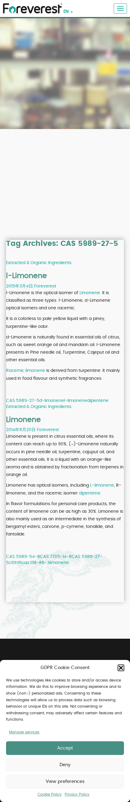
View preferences (65, 781)
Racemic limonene (25, 371)
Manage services (24, 732)
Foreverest (45, 286)
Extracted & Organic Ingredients (38, 263)
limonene (59, 563)
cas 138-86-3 (35, 563)
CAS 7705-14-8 (56, 557)
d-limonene (51, 401)
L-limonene (102, 485)
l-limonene (75, 401)
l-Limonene (26, 276)
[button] (121, 668)
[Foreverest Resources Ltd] (31, 4)
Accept (65, 748)
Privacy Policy (77, 794)
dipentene (98, 401)
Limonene (23, 419)
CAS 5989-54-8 (23, 557)
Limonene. (90, 293)
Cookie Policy (49, 794)
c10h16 (15, 563)
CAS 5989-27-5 (22, 401)
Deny (65, 765)
